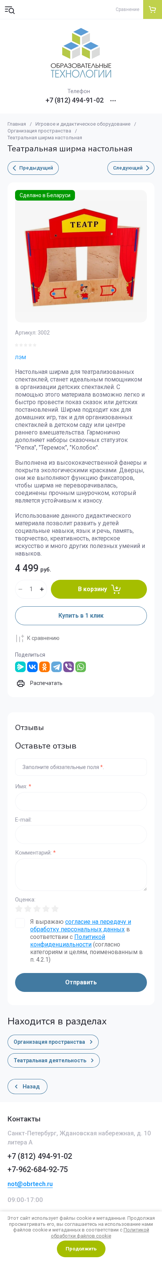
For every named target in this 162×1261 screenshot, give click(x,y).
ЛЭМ (20, 357)
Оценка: (25, 900)
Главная (17, 124)
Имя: (23, 786)
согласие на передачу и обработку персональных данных (80, 925)
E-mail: (23, 820)
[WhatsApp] (80, 667)
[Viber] (68, 667)
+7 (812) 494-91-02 (75, 100)
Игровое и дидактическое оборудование (82, 124)
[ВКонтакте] (32, 667)
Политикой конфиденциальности (67, 940)
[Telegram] (56, 667)
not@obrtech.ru (30, 1184)
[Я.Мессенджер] (20, 667)
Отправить (81, 982)
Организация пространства (39, 131)
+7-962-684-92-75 (38, 1169)
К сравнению (43, 638)
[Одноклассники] (44, 667)
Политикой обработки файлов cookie (100, 1233)
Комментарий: (35, 853)
